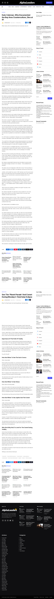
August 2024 (4, 572)
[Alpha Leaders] (27, 3)
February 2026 (4, 546)
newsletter (49, 2)
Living (34, 6)
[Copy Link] (30, 22)
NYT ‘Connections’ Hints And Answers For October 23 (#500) (47, 42)
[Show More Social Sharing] (32, 22)
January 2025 (4, 565)
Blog (20, 537)
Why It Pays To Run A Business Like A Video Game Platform (17, 477)
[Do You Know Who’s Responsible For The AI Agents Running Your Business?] (39, 86)
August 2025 (4, 555)
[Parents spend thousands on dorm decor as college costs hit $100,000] (39, 81)
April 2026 (4, 543)
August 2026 (4, 537)
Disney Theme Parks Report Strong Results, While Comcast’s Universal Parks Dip (17, 265)
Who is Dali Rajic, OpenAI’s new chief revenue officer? (47, 91)
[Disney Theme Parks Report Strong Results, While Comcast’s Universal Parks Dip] (17, 259)
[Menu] (2, 7)
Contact (51, 597)
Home (9, 6)
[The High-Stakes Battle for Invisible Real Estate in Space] (6, 273)
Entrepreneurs (23, 6)
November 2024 (5, 568)
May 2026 (3, 542)
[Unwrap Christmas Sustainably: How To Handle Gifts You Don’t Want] (39, 38)
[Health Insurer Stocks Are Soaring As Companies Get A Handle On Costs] (17, 487)
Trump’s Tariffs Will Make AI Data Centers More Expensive (43, 27)
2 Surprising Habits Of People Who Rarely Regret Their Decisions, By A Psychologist (6, 478)
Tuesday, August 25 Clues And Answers (28, 492)
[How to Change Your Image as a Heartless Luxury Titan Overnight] (28, 273)
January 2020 (4, 589)
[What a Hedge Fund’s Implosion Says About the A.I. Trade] (17, 273)
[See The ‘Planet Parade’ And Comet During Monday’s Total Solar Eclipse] (17, 313)
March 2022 (4, 585)
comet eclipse (19, 456)
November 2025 (5, 550)
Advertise (46, 597)
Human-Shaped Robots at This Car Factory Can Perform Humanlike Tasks (6, 259)
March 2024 (4, 579)
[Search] (51, 7)
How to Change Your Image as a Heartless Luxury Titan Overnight (28, 279)
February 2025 (4, 563)
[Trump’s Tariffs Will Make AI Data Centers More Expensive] (44, 20)
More (43, 6)
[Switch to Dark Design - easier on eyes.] (50, 6)
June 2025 (4, 558)
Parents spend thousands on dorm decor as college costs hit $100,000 (47, 80)
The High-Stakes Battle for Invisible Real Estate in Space (6, 279)
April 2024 (4, 578)
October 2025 (4, 552)
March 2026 (4, 545)
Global (21, 542)
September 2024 (5, 571)
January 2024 (4, 582)
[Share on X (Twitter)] (28, 22)
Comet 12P (4, 456)
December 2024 (5, 566)
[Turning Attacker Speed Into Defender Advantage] (39, 76)
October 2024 (4, 569)
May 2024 (3, 576)
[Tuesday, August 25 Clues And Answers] (28, 487)
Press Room (7, 22)
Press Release (22, 550)
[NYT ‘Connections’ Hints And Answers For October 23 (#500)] (39, 43)
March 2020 (4, 588)
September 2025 (5, 553)
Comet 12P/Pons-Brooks (11, 456)
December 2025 (5, 549)
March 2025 (4, 562)
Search (37, 96)
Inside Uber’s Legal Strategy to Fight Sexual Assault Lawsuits (27, 259)
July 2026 (3, 539)
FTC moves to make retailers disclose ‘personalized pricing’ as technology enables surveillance (44, 114)
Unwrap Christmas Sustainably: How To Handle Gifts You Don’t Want (47, 37)
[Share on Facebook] (26, 22)
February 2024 (4, 581)
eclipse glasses (26, 456)
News (13, 6)
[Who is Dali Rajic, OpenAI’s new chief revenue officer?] (39, 92)
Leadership (17, 6)
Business (30, 6)
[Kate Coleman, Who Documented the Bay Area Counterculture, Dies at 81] (17, 35)
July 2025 (3, 556)
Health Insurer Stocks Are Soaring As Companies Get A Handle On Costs (17, 493)
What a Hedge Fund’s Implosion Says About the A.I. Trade (17, 279)
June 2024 (4, 575)
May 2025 (3, 559)
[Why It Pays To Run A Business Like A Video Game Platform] (17, 472)
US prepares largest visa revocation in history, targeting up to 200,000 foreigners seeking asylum (43, 108)
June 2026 (4, 540)
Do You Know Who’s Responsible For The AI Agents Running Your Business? (47, 86)
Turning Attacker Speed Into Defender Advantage (47, 75)
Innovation (38, 6)
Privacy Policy (36, 597)
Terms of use (42, 597)
